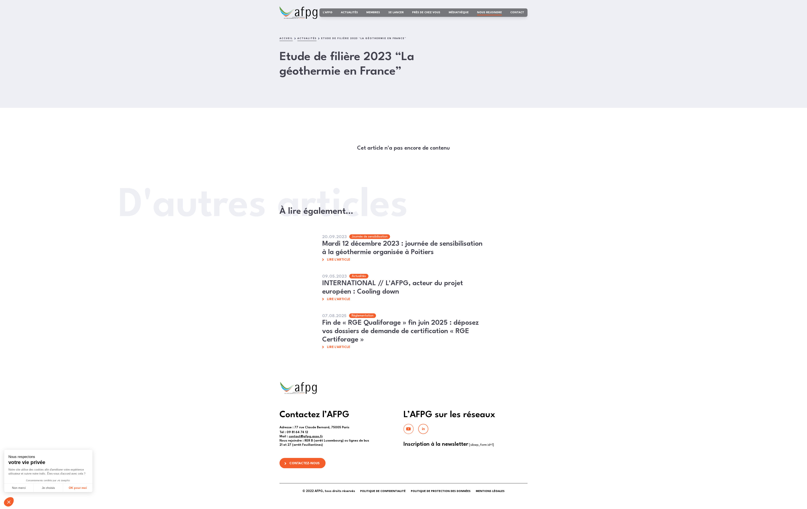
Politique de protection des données (441, 491)
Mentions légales (490, 491)
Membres (373, 12)
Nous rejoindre (489, 12)
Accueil (286, 38)
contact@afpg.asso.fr (306, 436)
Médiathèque (459, 12)
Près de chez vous (426, 12)
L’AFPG (327, 12)
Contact (517, 12)
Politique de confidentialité (383, 491)
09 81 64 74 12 (294, 432)
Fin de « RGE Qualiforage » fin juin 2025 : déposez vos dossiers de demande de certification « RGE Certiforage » (400, 331)
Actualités (349, 12)
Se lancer (396, 12)
